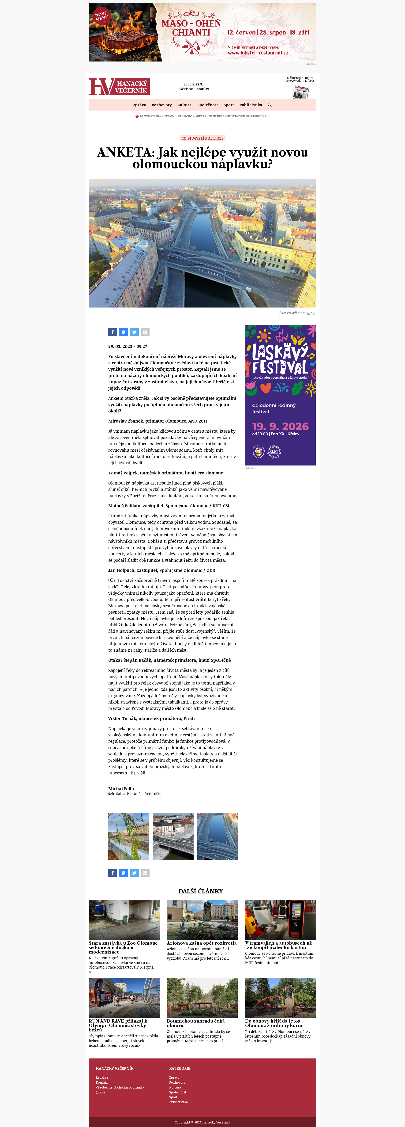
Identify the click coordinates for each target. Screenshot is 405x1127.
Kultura (184, 105)
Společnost (207, 105)
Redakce (102, 1077)
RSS (102, 1092)
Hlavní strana (151, 116)
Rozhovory (162, 105)
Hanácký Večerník (119, 86)
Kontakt (102, 1082)
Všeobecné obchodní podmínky (120, 1087)
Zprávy (139, 105)
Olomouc (186, 116)
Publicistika (251, 105)
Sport (229, 105)
